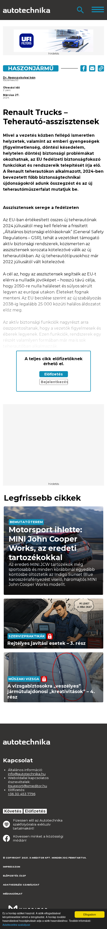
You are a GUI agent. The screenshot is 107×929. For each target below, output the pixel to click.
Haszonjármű (31, 68)
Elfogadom (89, 914)
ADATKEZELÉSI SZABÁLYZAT (21, 884)
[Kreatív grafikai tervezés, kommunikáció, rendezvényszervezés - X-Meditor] (28, 906)
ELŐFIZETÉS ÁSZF (14, 875)
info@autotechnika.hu (27, 774)
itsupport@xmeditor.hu (27, 786)
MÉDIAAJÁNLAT (13, 893)
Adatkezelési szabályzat (16, 925)
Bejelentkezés (54, 382)
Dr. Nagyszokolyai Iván (19, 77)
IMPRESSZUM (11, 866)
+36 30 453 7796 (21, 794)
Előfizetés (53, 374)
